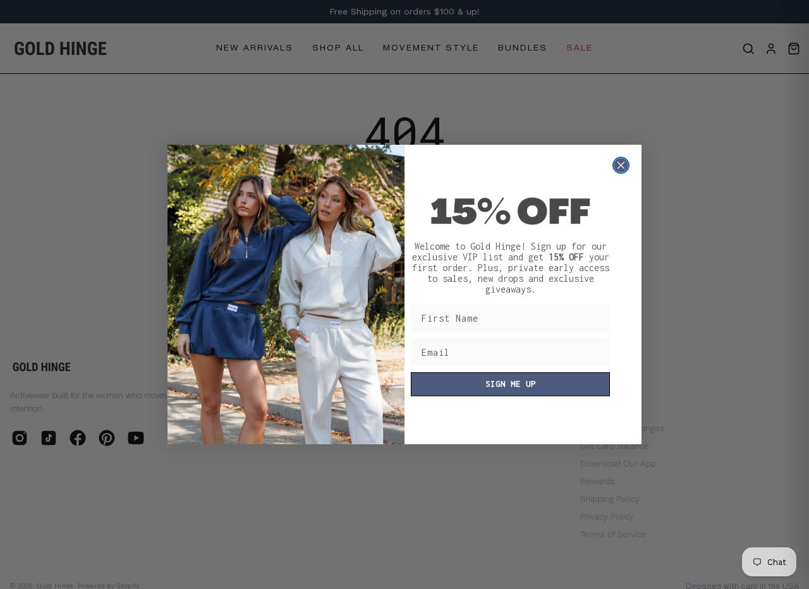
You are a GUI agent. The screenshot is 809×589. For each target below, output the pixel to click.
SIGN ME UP (510, 384)
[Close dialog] (621, 165)
